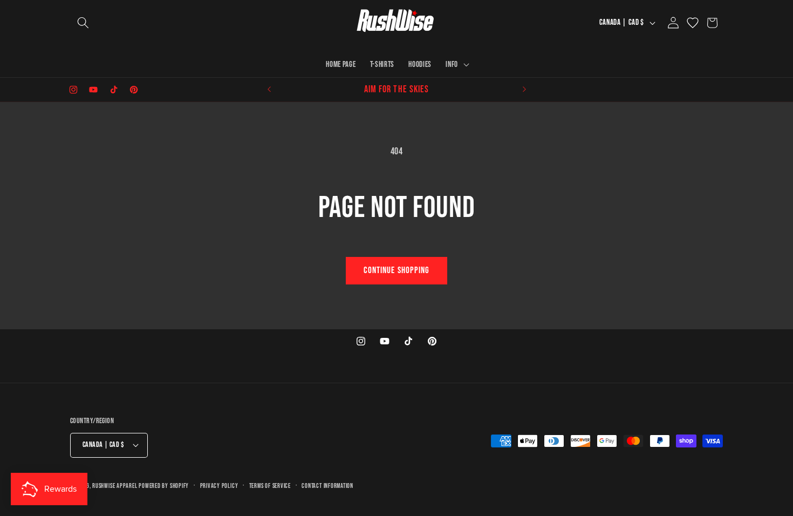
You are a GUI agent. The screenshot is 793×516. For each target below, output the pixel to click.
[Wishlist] (692, 22)
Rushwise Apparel (115, 486)
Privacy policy (219, 486)
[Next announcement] (524, 89)
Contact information (327, 486)
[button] (83, 23)
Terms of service (270, 486)
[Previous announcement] (269, 89)
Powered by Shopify (164, 486)
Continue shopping (397, 270)
